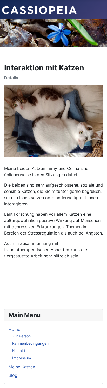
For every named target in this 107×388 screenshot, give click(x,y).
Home (14, 329)
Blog (13, 375)
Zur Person (21, 336)
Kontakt (18, 350)
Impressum (21, 358)
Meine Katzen (22, 366)
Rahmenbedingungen (30, 343)
